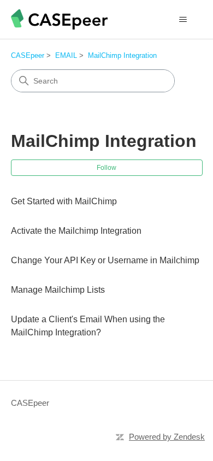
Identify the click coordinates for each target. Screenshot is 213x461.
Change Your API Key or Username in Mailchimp (105, 260)
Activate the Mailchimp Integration (76, 230)
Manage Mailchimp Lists (58, 289)
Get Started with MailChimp (64, 201)
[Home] (59, 19)
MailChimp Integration (122, 55)
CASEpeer (27, 55)
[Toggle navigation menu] (183, 19)
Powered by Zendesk (167, 436)
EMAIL (66, 55)
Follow (106, 168)
